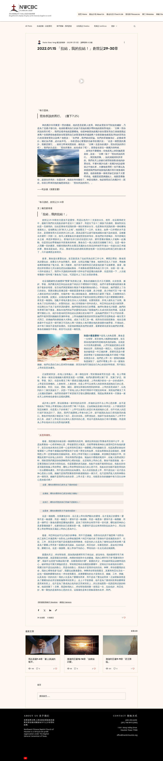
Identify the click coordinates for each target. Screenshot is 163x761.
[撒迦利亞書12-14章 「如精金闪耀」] (81, 645)
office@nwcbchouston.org (127, 735)
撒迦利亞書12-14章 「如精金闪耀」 (81, 660)
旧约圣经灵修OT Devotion (48, 602)
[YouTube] (25, 758)
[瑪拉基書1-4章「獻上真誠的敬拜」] (43, 645)
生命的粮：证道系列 (44, 26)
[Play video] (81, 81)
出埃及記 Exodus (82, 26)
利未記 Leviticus (100, 26)
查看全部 (134, 631)
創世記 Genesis (65, 602)
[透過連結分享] (56, 610)
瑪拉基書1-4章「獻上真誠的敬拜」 (41, 660)
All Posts (28, 26)
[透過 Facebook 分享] (38, 610)
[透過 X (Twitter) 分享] (44, 610)
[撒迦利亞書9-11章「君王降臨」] (120, 645)
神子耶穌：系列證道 (64, 26)
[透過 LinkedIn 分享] (50, 610)
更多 (113, 26)
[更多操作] (124, 42)
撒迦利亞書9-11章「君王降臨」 (118, 660)
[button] (134, 26)
